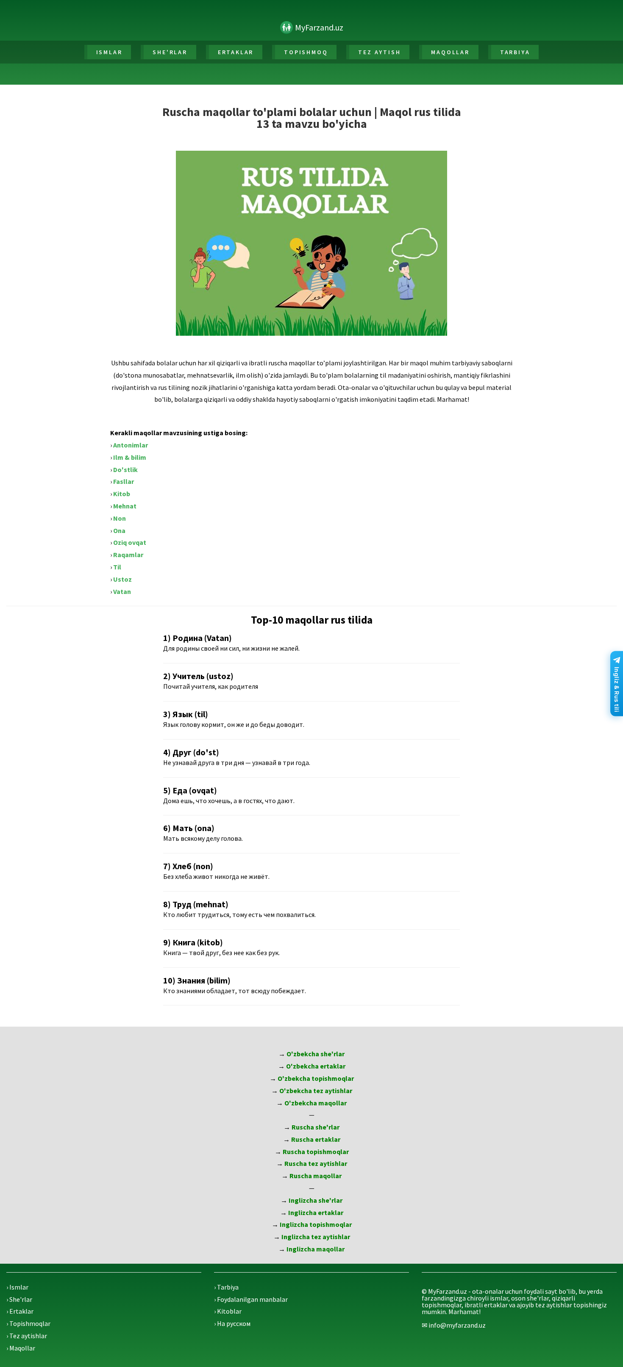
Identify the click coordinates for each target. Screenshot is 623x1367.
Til (117, 567)
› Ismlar (17, 1287)
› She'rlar (19, 1299)
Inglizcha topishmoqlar (316, 1224)
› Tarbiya (226, 1287)
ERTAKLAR (235, 52)
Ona (119, 530)
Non (119, 518)
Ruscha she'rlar (315, 1127)
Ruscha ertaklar (315, 1139)
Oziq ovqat (129, 542)
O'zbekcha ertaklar (315, 1066)
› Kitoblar (228, 1311)
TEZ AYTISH (379, 52)
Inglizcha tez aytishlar (315, 1236)
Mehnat (124, 506)
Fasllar (123, 481)
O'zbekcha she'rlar (315, 1053)
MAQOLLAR (450, 52)
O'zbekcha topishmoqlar (316, 1078)
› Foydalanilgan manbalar (251, 1299)
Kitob (121, 493)
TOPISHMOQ (306, 52)
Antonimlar (130, 445)
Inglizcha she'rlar (315, 1200)
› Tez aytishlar (26, 1335)
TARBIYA (515, 52)
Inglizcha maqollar (315, 1249)
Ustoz (122, 579)
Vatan (122, 591)
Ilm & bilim (129, 457)
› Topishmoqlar (28, 1323)
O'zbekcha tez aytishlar (315, 1090)
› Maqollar (20, 1348)
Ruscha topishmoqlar (316, 1151)
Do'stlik (125, 469)
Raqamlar (128, 554)
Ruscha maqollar (315, 1175)
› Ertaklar (19, 1311)
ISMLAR (109, 52)
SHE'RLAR (170, 52)
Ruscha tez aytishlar (315, 1163)
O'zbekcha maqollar (315, 1103)
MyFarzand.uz (319, 27)
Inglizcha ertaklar (315, 1212)
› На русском (232, 1323)
